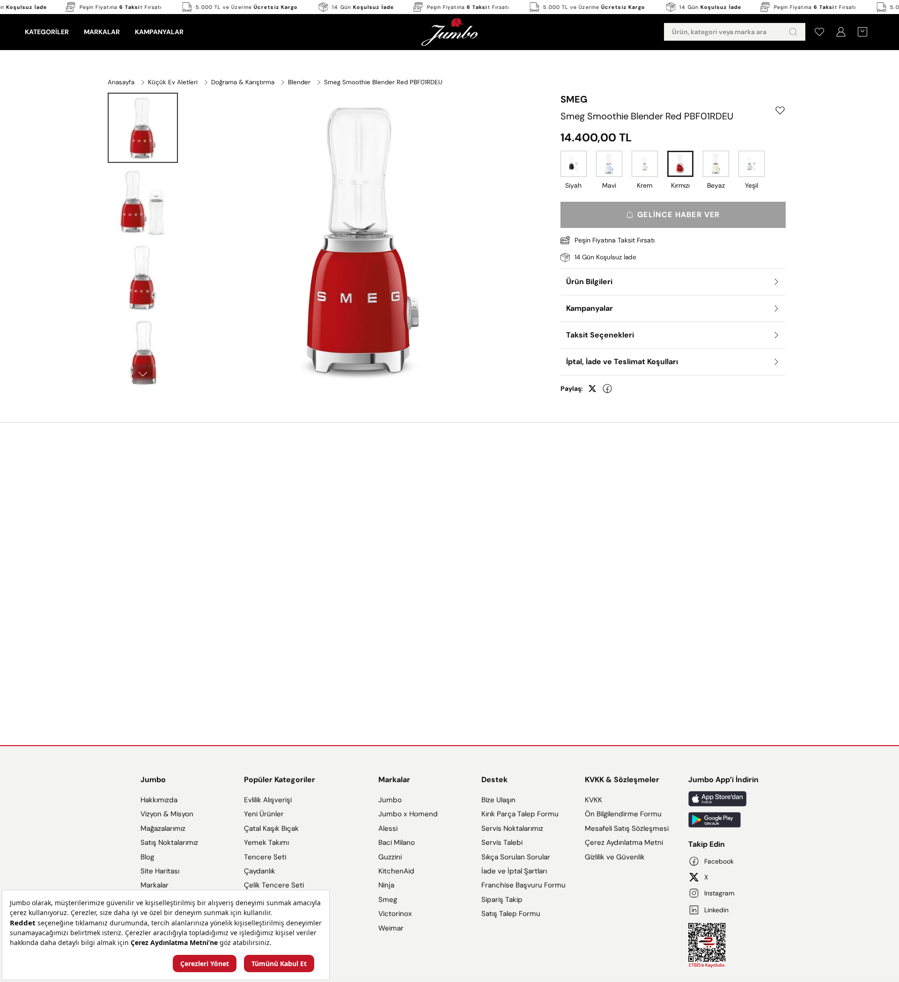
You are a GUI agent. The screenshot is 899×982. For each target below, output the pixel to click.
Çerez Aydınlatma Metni (624, 842)
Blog (147, 857)
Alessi (388, 828)
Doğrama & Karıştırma (242, 82)
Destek (494, 779)
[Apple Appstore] (723, 798)
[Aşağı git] (143, 374)
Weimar (391, 928)
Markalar (154, 885)
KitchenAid (396, 871)
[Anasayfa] (449, 32)
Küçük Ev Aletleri (173, 82)
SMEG (574, 99)
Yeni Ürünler (264, 814)
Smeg (387, 899)
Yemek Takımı (266, 842)
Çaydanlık (259, 871)
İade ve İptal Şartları (514, 871)
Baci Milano (396, 842)
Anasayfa (121, 82)
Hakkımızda (158, 800)
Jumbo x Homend (408, 814)
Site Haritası (159, 871)
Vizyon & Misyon (166, 814)
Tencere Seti (265, 857)
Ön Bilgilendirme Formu (623, 814)
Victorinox (395, 913)
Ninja (386, 885)
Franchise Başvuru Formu (523, 885)
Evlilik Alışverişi (268, 800)
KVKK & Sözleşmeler (622, 779)
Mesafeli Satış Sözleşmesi (627, 828)
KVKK (593, 800)
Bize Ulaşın (498, 800)
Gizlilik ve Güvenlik (615, 857)
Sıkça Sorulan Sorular (515, 857)
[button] (143, 128)
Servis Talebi (502, 842)
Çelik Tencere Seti (274, 885)
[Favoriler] (819, 31)
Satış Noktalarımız (169, 842)
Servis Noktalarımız (512, 828)
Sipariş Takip (502, 899)
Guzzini (390, 857)
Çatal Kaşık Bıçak (271, 828)
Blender (299, 82)
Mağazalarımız (162, 828)
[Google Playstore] (723, 820)
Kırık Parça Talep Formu (520, 814)
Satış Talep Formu (510, 913)
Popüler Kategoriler (279, 779)
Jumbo (153, 779)
